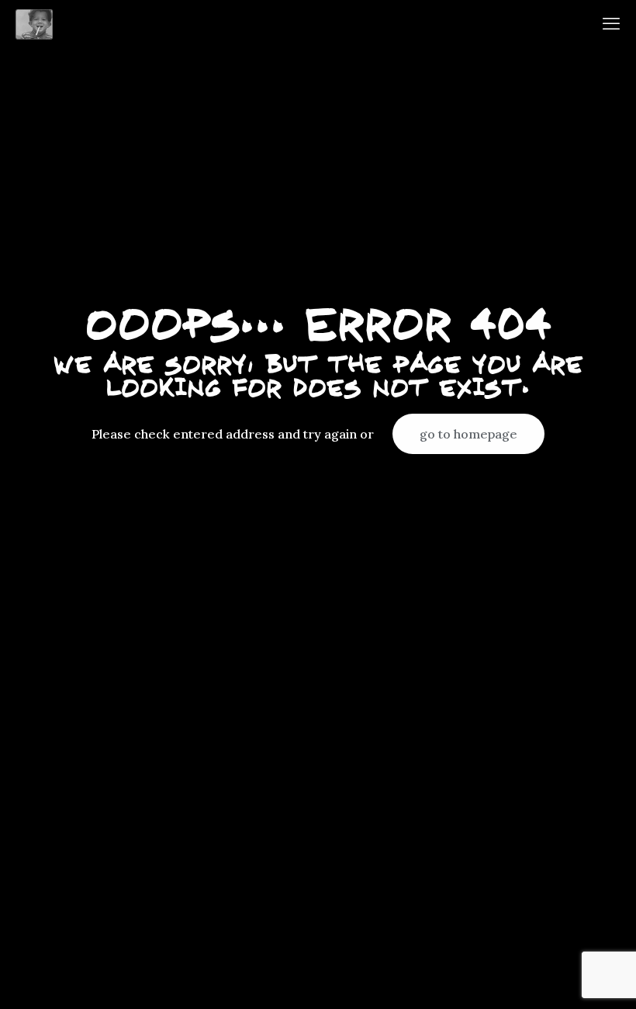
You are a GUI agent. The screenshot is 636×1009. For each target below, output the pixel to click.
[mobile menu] (611, 23)
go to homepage (468, 434)
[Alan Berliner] (34, 23)
